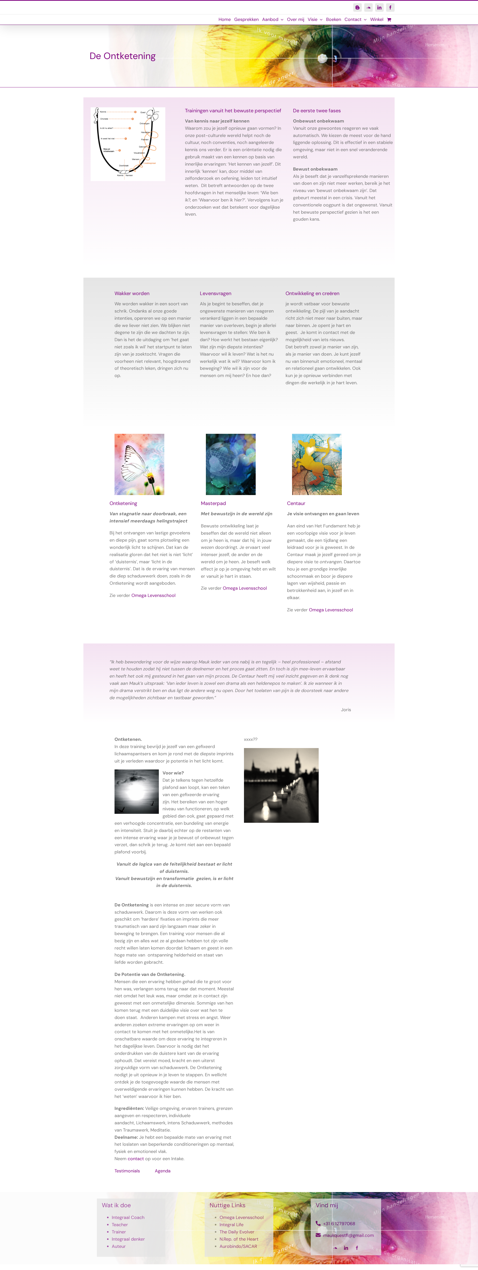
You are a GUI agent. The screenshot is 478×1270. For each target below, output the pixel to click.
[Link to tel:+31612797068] (318, 1223)
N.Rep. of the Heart (239, 1239)
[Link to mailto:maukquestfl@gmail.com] (318, 1235)
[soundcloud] (335, 1248)
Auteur (119, 1246)
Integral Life (231, 1225)
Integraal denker (128, 1239)
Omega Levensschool (153, 595)
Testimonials (127, 1171)
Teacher (120, 1225)
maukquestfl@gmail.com (348, 1235)
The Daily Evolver (237, 1232)
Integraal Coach (128, 1217)
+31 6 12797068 (339, 1224)
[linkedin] (346, 1248)
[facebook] (357, 1248)
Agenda (163, 1171)
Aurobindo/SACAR (238, 1246)
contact (136, 1159)
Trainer (119, 1232)
